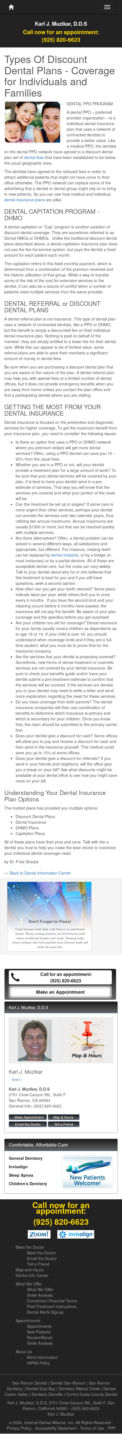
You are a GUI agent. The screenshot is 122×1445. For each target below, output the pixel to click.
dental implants (64, 555)
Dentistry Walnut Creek (79, 1388)
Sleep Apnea (21, 1175)
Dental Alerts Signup (45, 1312)
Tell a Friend (63, 1124)
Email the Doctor (28, 1124)
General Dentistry (26, 1158)
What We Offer (29, 1284)
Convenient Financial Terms (52, 1301)
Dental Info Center (32, 1275)
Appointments (28, 1320)
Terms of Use (92, 1428)
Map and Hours (29, 1269)
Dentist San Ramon (68, 1383)
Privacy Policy (19, 1428)
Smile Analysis (40, 1295)
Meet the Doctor (30, 1247)
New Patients (39, 1332)
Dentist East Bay (40, 1388)
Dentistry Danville (47, 1394)
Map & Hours (63, 1117)
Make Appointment (28, 1117)
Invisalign (18, 1166)
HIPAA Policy (38, 1363)
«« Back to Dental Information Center (37, 873)
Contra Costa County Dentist (91, 1394)
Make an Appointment (60, 992)
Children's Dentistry (28, 1183)
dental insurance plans (24, 199)
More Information (42, 1357)
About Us (24, 1351)
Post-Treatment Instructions (51, 1306)
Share (16, 1079)
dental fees (34, 157)
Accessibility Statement (55, 1428)
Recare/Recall (39, 1337)
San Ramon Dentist (29, 1383)
